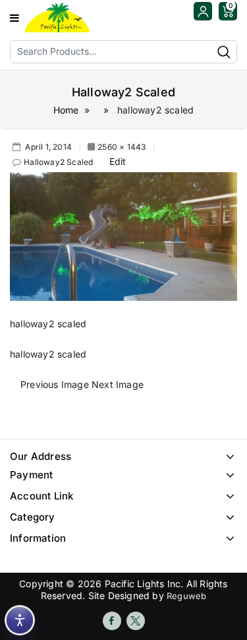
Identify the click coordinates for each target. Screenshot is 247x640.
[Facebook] (112, 621)
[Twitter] (135, 621)
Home (66, 109)
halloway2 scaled (58, 162)
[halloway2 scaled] (123, 235)
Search (224, 51)
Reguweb (186, 596)
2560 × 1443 (121, 147)
